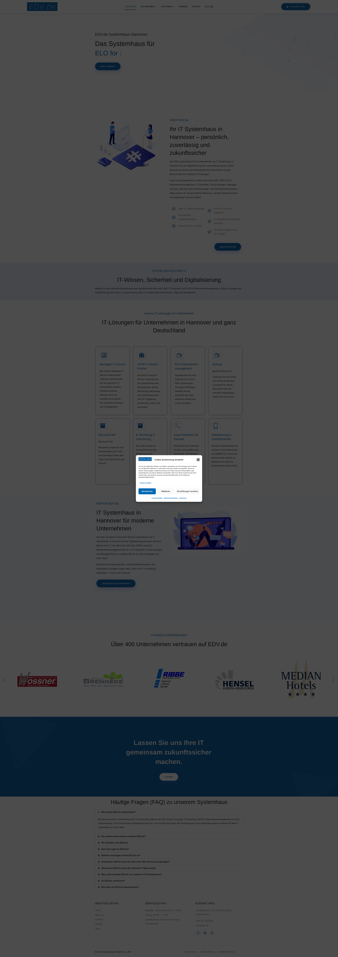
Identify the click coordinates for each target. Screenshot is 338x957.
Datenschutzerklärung (171, 498)
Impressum (182, 498)
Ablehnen (165, 491)
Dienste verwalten (145, 482)
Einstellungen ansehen (187, 491)
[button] (198, 459)
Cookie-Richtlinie (157, 498)
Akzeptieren (147, 491)
